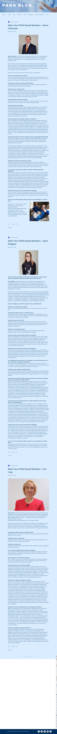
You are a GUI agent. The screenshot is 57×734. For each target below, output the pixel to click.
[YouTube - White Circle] (47, 731)
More (47, 14)
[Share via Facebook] (8, 224)
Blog (14, 14)
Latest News (19, 14)
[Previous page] (21, 656)
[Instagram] (42, 731)
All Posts (3, 14)
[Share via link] (16, 224)
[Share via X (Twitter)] (11, 224)
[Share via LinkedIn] (13, 224)
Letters (25, 14)
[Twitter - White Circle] (45, 731)
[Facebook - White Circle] (39, 731)
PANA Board (31, 14)
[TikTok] (50, 731)
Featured (9, 14)
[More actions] (48, 22)
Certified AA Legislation (39, 14)
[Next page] (36, 656)
